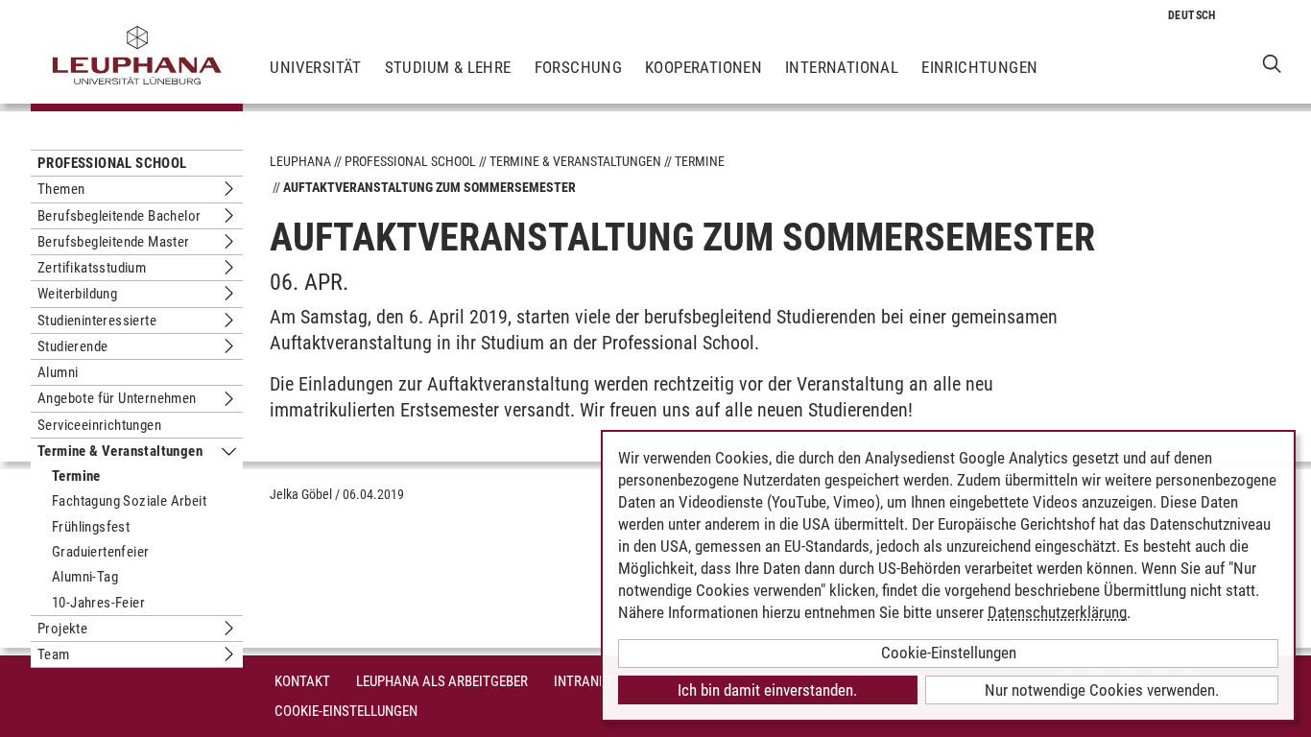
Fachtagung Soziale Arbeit (129, 501)
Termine (76, 476)
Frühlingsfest (91, 526)
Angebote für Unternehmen (117, 398)
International (841, 67)
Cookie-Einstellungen (345, 711)
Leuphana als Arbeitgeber (442, 681)
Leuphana (300, 161)
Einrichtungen (979, 67)
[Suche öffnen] (1272, 63)
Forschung (579, 67)
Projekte (62, 628)
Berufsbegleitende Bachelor (119, 216)
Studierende (72, 346)
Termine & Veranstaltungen (120, 451)
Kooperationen (703, 67)
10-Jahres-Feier (98, 602)
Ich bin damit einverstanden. (767, 690)
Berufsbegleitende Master (113, 241)
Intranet (583, 681)
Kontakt (302, 681)
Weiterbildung (77, 293)
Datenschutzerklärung (1057, 612)
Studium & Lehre (448, 67)
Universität (315, 67)
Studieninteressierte (96, 320)
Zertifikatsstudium (91, 267)
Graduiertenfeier (100, 551)
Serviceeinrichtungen (99, 425)
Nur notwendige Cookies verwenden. (1102, 690)
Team (53, 654)
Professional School (112, 163)
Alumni (57, 372)
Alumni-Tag (85, 576)
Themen (60, 189)
